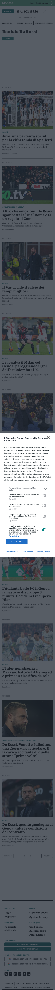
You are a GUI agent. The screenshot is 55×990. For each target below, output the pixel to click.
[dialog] (27, 495)
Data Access (27, 552)
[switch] (44, 495)
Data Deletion (12, 552)
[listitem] (27, 489)
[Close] (49, 438)
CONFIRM (16, 542)
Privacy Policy (43, 552)
